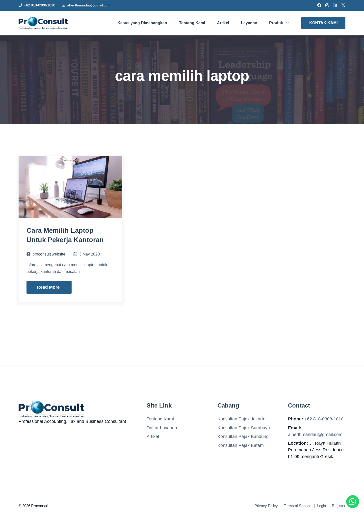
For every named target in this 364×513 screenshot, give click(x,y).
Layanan (249, 23)
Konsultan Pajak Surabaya (243, 427)
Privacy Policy (266, 506)
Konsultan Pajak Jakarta (241, 418)
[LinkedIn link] (335, 5)
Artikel (223, 23)
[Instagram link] (327, 5)
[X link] (343, 5)
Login (321, 506)
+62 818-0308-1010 (39, 5)
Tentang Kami (192, 23)
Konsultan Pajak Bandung (243, 436)
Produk (276, 23)
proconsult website (48, 254)
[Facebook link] (319, 5)
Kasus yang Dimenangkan (142, 23)
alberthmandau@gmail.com (88, 5)
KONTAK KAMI (323, 23)
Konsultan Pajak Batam (240, 445)
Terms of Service (297, 506)
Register (338, 506)
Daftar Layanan (162, 427)
